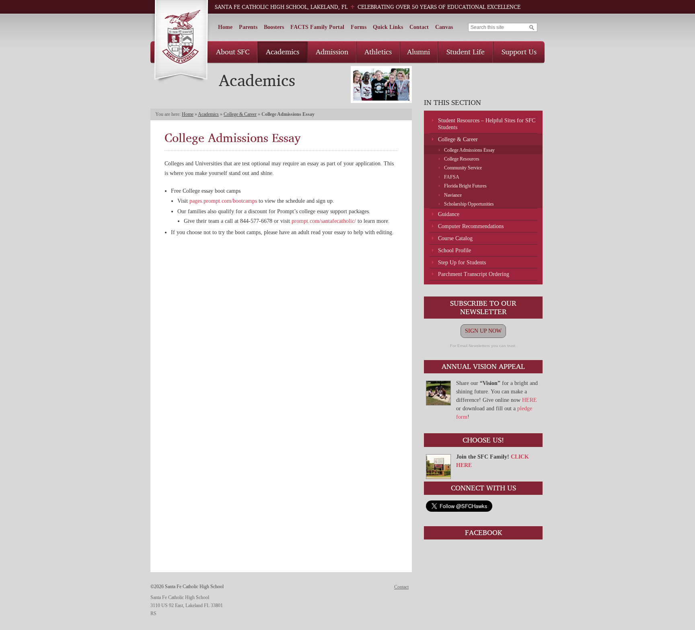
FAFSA (451, 177)
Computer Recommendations (471, 226)
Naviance (453, 195)
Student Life (465, 51)
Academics (282, 51)
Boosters (274, 27)
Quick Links (388, 27)
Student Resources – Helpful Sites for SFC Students (486, 123)
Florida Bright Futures (465, 186)
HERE (529, 400)
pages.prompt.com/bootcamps (223, 201)
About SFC (232, 51)
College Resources (461, 159)
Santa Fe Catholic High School (180, 41)
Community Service (463, 168)
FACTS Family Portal (317, 27)
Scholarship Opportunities (469, 204)
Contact (419, 27)
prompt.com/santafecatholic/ (324, 221)
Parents (248, 27)
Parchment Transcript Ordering (473, 274)
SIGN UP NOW (483, 331)
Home (225, 27)
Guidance (448, 214)
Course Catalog (455, 238)
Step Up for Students (462, 262)
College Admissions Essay (469, 150)
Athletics (378, 51)
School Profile (454, 250)
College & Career (240, 114)
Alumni (418, 51)
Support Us (519, 51)
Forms (358, 27)
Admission (332, 51)
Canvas (444, 27)
